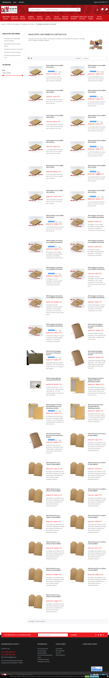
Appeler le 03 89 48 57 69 (101, 2)
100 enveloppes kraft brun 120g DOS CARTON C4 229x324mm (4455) (96, 380)
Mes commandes (60, 650)
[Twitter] (98, 635)
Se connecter (59, 648)
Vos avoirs (58, 653)
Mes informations (60, 655)
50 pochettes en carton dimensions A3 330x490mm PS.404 (54, 435)
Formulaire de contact (43, 659)
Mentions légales (42, 653)
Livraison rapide (42, 650)
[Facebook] (96, 635)
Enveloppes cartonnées (11, 33)
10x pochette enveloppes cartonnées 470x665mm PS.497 (53, 353)
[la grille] (29, 58)
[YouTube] (101, 635)
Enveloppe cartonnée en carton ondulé (12, 45)
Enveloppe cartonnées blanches (12, 52)
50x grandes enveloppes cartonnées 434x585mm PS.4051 (95, 326)
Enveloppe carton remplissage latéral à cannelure (12, 39)
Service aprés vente (43, 648)
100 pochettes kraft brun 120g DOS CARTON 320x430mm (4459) (95, 406)
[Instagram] (103, 635)
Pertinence (95, 58)
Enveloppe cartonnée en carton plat (13, 49)
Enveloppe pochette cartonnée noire (12, 56)
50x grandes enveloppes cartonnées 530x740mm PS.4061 (95, 353)
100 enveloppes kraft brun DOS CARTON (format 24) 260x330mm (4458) (54, 406)
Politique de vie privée (43, 661)
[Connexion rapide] (97, 10)
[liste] (31, 58)
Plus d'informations (94, 676)
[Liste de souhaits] (101, 10)
